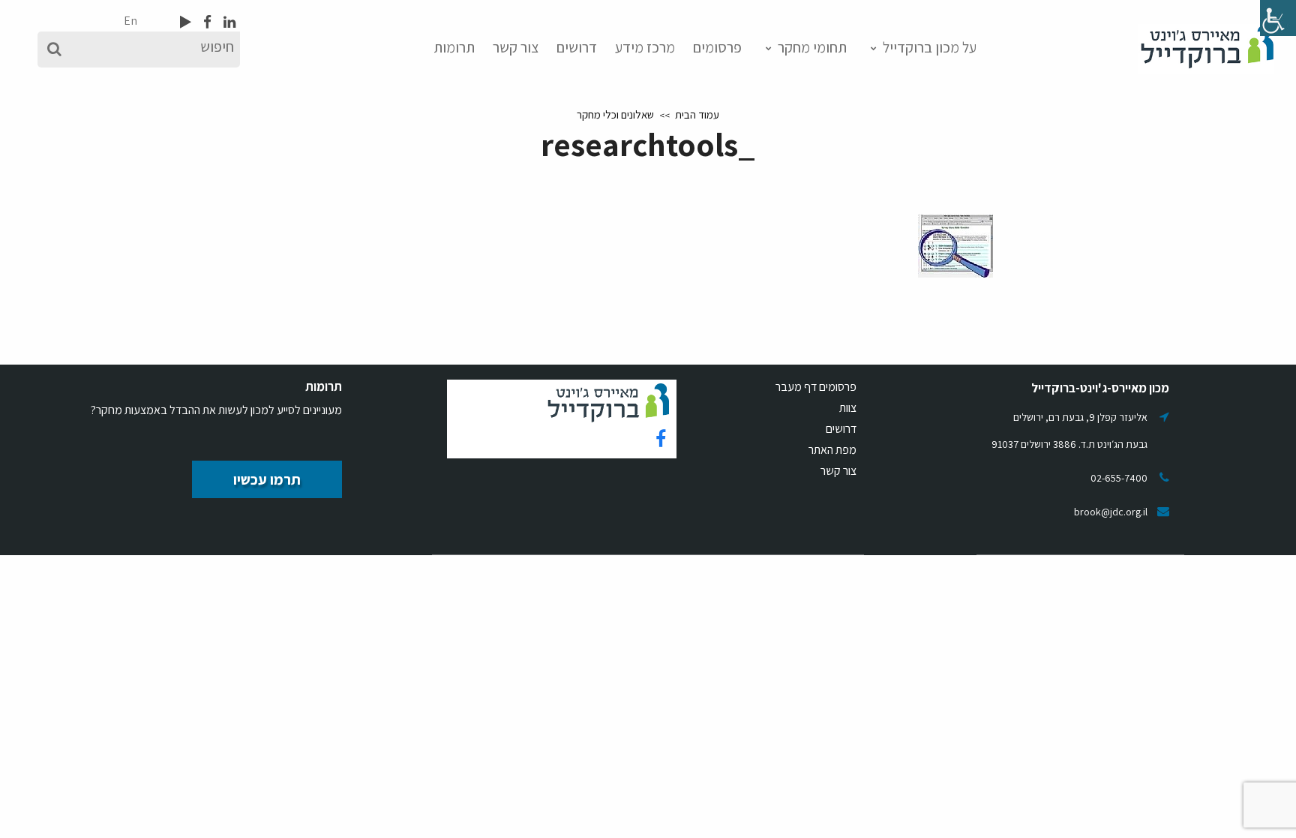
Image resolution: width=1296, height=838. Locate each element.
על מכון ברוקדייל (929, 47)
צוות (847, 408)
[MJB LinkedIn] (228, 22)
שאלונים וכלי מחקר (615, 114)
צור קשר (515, 47)
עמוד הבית (697, 114)
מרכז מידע (645, 47)
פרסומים (717, 47)
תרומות (454, 47)
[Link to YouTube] (186, 22)
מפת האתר (832, 450)
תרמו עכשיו (267, 479)
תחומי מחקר (812, 47)
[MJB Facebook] (206, 22)
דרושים (576, 47)
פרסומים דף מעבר (816, 387)
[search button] (54, 49)
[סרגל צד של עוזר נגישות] (1278, 18)
